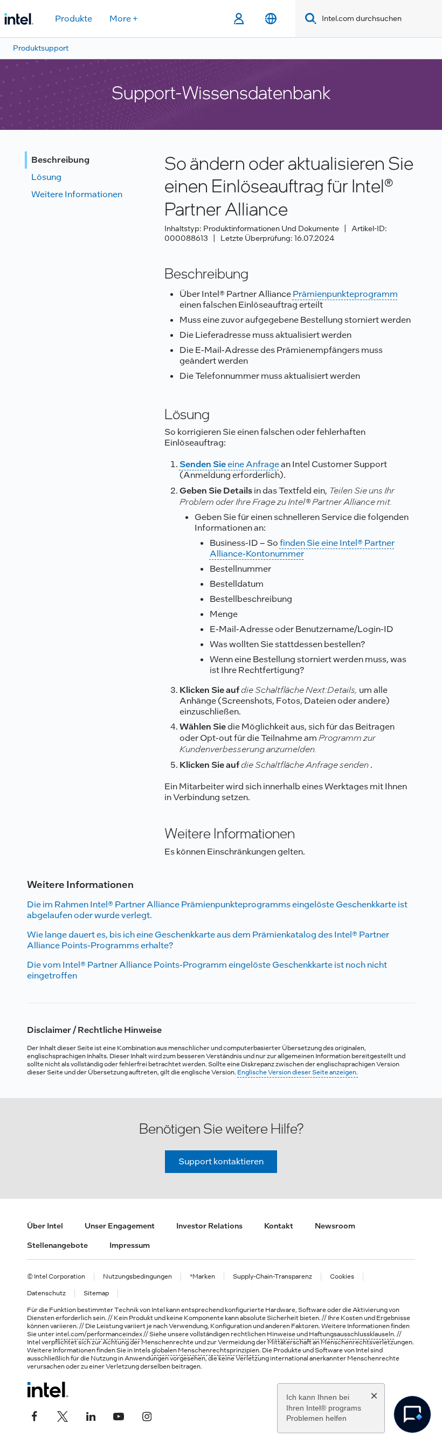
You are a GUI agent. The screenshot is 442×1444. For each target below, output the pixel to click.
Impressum (129, 1245)
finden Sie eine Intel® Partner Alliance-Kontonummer (302, 548)
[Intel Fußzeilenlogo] (47, 1389)
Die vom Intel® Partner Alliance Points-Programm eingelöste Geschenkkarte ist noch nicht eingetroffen (207, 970)
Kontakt (278, 1226)
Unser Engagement (120, 1226)
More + (123, 18)
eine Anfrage (229, 464)
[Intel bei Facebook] (34, 1415)
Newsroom (335, 1226)
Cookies (342, 1277)
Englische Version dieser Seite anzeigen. (297, 1072)
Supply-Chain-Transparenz (272, 1277)
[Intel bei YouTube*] (118, 1415)
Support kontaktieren (221, 1161)
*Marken (202, 1277)
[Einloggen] (238, 19)
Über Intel (45, 1226)
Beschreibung (60, 159)
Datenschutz (46, 1293)
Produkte (73, 18)
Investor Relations (209, 1226)
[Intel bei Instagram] (146, 1415)
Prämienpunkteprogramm (345, 294)
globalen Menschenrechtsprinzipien (205, 1350)
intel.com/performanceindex (99, 1334)
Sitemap (96, 1293)
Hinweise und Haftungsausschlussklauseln (330, 1334)
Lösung (46, 177)
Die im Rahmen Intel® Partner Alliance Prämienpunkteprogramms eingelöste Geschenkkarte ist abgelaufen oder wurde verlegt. (217, 910)
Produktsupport (40, 48)
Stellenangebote (57, 1245)
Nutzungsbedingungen (137, 1277)
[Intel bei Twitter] (62, 1415)
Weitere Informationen (76, 194)
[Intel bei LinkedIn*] (90, 1415)
